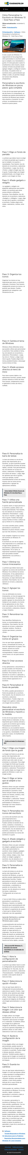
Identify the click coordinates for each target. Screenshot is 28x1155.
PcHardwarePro (12, 27)
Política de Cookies (17, 1147)
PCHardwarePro (7, 32)
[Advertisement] (14, 120)
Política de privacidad (10, 1149)
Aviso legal (8, 1147)
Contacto (21, 1149)
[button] (24, 9)
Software (17, 32)
